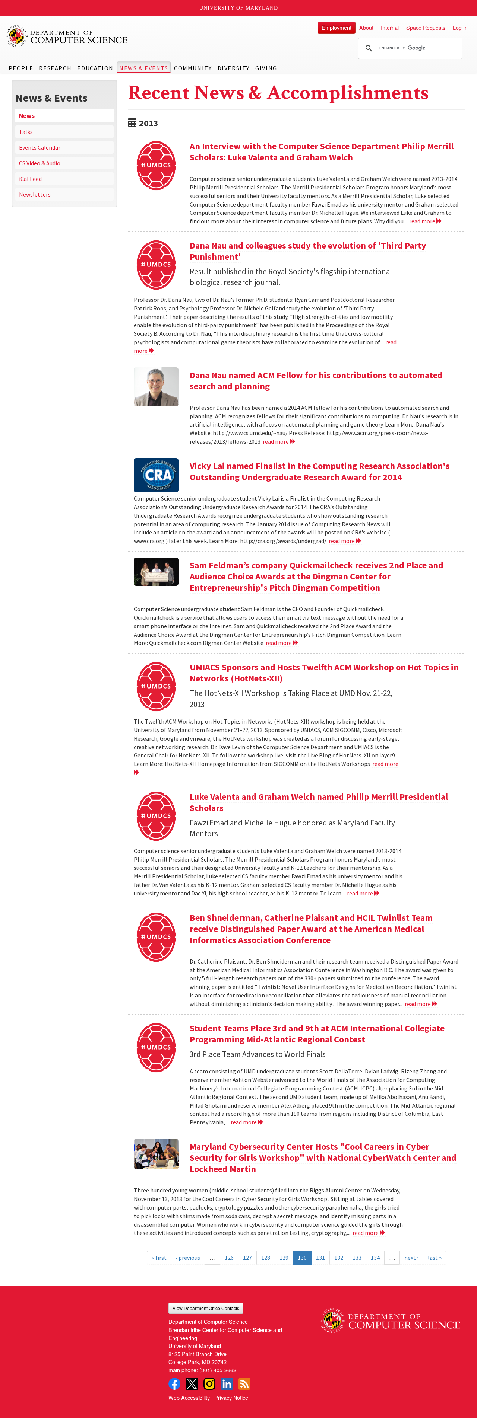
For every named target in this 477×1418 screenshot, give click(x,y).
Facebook (174, 1384)
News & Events (143, 68)
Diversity (234, 68)
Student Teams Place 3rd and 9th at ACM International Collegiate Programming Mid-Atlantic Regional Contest (317, 1033)
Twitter (192, 1384)
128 (265, 1257)
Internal (390, 27)
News (27, 116)
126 (229, 1257)
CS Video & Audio (39, 163)
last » (435, 1257)
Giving (266, 68)
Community (193, 68)
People (21, 68)
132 (338, 1257)
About (366, 27)
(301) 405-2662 (217, 1370)
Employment (336, 27)
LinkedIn (227, 1384)
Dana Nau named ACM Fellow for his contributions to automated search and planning (316, 380)
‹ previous (188, 1257)
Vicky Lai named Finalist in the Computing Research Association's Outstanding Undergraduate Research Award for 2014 (320, 471)
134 (375, 1257)
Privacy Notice (231, 1397)
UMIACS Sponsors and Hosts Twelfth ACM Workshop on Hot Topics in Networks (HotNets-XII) (324, 672)
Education (95, 68)
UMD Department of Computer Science (67, 36)
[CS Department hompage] (390, 1318)
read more (422, 221)
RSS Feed (244, 1384)
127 (247, 1257)
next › (411, 1257)
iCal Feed (30, 178)
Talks (26, 131)
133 (357, 1257)
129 (283, 1257)
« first (159, 1257)
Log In (460, 27)
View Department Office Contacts (206, 1308)
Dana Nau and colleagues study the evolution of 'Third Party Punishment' (308, 251)
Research (55, 68)
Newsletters (35, 194)
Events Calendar (39, 147)
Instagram (209, 1384)
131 (320, 1257)
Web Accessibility (189, 1397)
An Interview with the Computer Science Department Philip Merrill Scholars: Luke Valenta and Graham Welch (322, 151)
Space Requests (425, 27)
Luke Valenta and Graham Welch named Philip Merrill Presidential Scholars (319, 802)
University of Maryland (238, 8)
